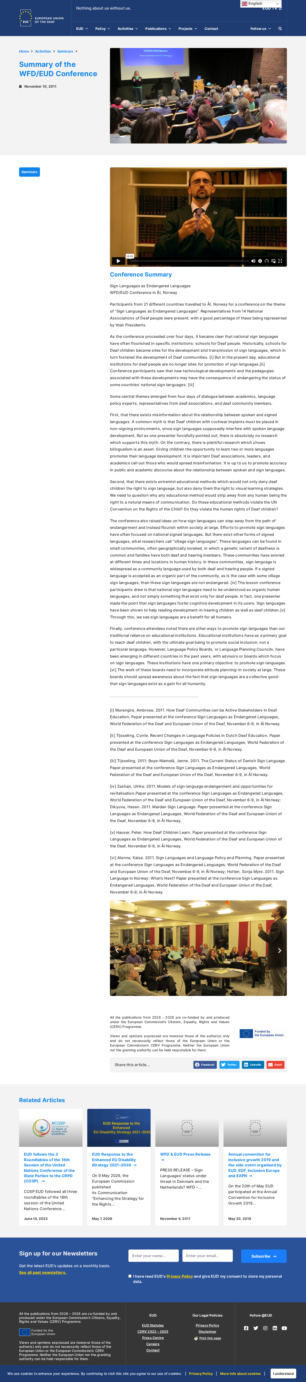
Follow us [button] (259, 29)
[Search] (280, 28)
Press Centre (153, 1338)
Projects (186, 29)
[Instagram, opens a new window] (265, 1328)
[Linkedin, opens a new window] (275, 1328)
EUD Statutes (153, 1325)
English (254, 3)
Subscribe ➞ (263, 1256)
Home (24, 51)
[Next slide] (279, 950)
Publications (155, 29)
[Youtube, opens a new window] (284, 1328)
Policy (100, 29)
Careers (152, 1344)
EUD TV (269, 8)
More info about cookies (240, 1373)
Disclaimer (208, 1331)
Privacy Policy (180, 1276)
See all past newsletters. (42, 1272)
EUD (79, 29)
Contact (211, 29)
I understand (283, 1373)
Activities (125, 29)
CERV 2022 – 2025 (152, 1331)
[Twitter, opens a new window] (256, 1328)
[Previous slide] (117, 950)
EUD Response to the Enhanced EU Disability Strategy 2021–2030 (114, 1159)
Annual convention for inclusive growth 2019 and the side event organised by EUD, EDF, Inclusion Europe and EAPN (255, 1165)
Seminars (65, 51)
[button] (205, 1065)
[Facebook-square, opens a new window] (246, 1328)
